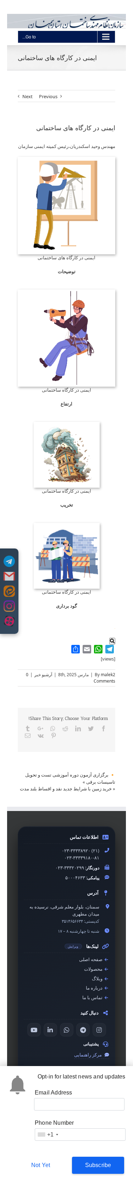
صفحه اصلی (91, 959)
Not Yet (40, 1165)
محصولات (94, 969)
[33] (67, 526)
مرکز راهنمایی (88, 1055)
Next (27, 96)
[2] (66, 160)
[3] (66, 293)
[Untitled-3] (67, 425)
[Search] (112, 641)
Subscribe (98, 1165)
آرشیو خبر (43, 675)
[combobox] (47, 1134)
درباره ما (95, 988)
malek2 (108, 675)
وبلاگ (98, 979)
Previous (48, 96)
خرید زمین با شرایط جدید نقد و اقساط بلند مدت (66, 788)
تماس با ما (93, 998)
